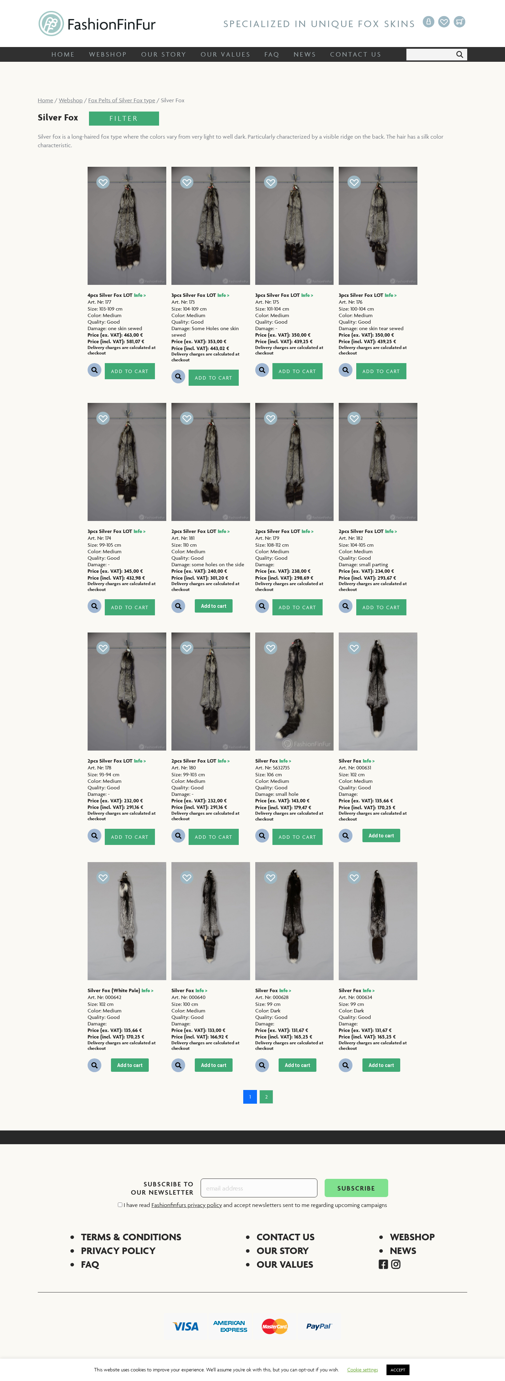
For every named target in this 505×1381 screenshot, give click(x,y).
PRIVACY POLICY (118, 1250)
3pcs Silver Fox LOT (200, 295)
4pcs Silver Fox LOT (117, 295)
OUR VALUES (285, 1264)
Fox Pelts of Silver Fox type (121, 100)
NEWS (403, 1250)
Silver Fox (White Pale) (120, 990)
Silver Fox (273, 760)
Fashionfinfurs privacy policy (187, 1205)
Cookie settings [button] (362, 1369)
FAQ (90, 1264)
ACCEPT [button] (398, 1369)
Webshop (71, 100)
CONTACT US (286, 1237)
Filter (124, 118)
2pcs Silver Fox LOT (200, 531)
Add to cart (130, 371)
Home (45, 100)
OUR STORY (283, 1250)
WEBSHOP (412, 1237)
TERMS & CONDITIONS (131, 1237)
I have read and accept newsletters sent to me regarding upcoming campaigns (254, 1205)
